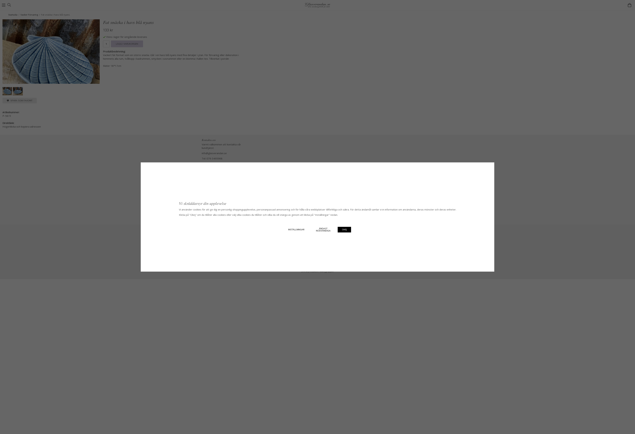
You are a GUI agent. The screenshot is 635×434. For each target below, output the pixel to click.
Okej (344, 229)
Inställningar (296, 229)
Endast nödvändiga (323, 229)
